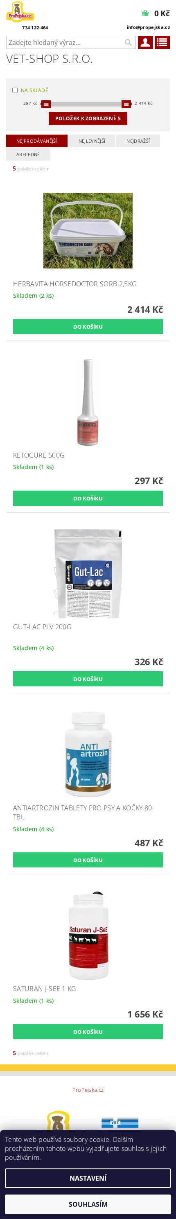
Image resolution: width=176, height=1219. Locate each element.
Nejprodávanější (36, 141)
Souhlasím (88, 1204)
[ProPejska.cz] (20, 10)
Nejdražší (138, 141)
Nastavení (88, 1178)
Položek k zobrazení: (88, 118)
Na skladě (34, 90)
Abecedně (28, 154)
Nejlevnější (92, 141)
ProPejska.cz (88, 1090)
